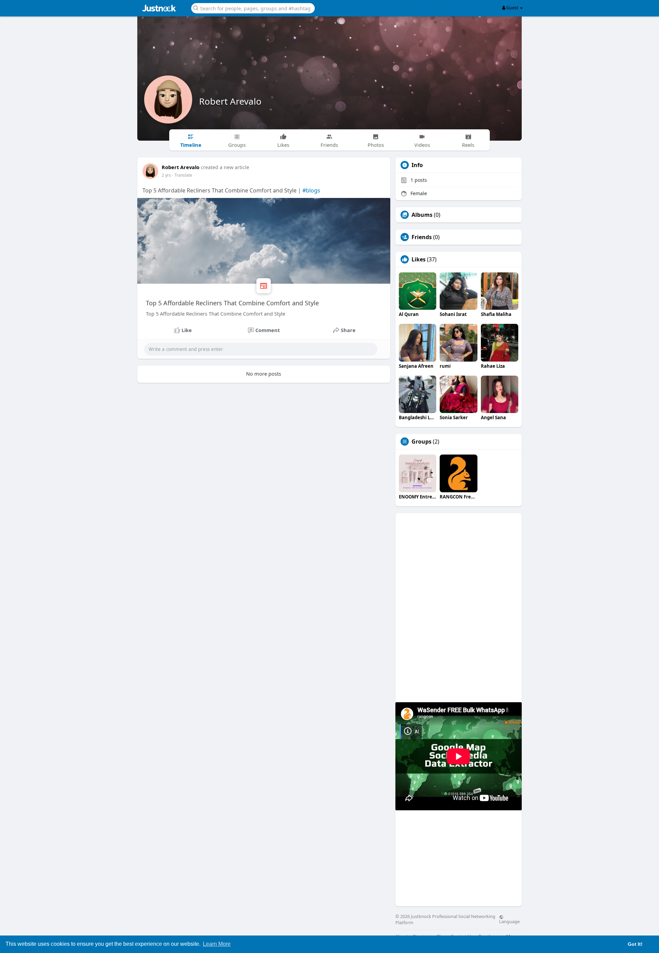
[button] (253, 7)
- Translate (182, 175)
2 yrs (166, 175)
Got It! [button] (635, 944)
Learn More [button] (217, 944)
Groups (421, 441)
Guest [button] (512, 7)
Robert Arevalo (230, 101)
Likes (419, 259)
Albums (422, 214)
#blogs (311, 190)
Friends (422, 237)
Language (509, 921)
